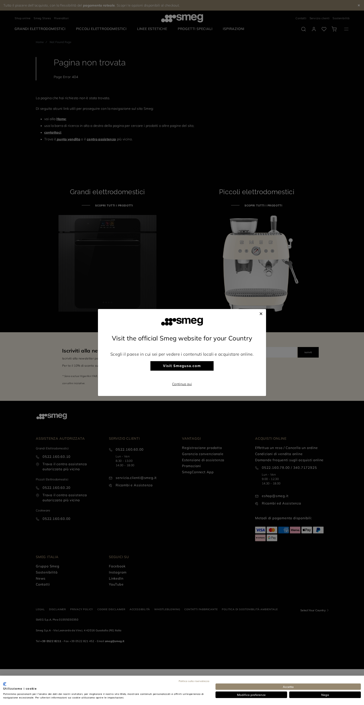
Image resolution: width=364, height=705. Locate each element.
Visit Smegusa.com (182, 366)
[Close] (261, 313)
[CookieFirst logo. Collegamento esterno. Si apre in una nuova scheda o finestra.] (4, 684)
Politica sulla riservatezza (194, 681)
